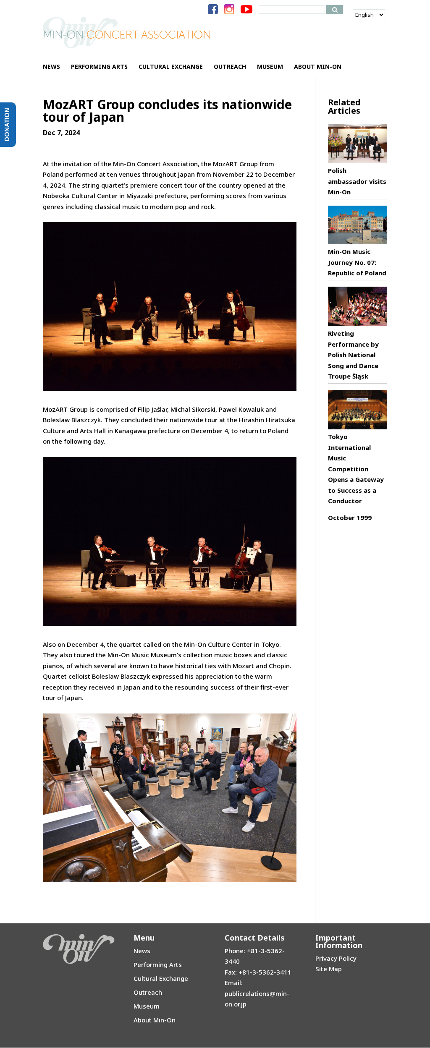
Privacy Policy (336, 958)
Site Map (328, 968)
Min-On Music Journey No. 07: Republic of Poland (357, 262)
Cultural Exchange (161, 978)
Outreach (148, 992)
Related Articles (344, 106)
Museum (147, 1006)
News (142, 950)
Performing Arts (158, 964)
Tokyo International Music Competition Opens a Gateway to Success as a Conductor (356, 468)
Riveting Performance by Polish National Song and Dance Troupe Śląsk (353, 354)
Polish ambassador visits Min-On (357, 181)
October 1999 (350, 517)
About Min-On (155, 1020)
